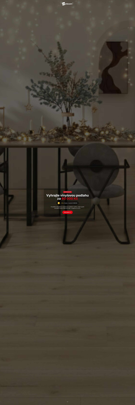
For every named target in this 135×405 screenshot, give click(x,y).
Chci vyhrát (66, 212)
